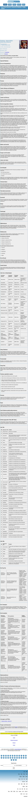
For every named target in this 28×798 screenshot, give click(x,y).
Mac (26, 771)
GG (26, 788)
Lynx (26, 793)
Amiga (20, 791)
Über (24, 4)
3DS (19, 783)
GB (26, 783)
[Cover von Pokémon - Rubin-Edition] (23, 47)
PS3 (21, 774)
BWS (14, 791)
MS (24, 788)
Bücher (19, 4)
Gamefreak (7, 52)
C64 (23, 791)
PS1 (26, 774)
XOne (21, 776)
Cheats (5, 4)
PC (24, 771)
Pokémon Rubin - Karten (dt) (6, 721)
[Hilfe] (14, 737)
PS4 (19, 774)
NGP (11, 791)
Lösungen (25, 796)
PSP (26, 781)
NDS (22, 783)
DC (17, 788)
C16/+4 (26, 791)
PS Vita (23, 781)
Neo (9, 791)
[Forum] (14, 742)
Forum (9, 4)
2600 (21, 793)
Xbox (26, 776)
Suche (2, 765)
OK (13, 768)
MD (22, 788)
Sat (20, 788)
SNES (24, 786)
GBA (24, 783)
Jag (24, 793)
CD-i (17, 791)
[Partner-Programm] (14, 740)
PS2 (24, 774)
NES (26, 786)
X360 (23, 776)
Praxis (14, 4)
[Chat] (14, 745)
